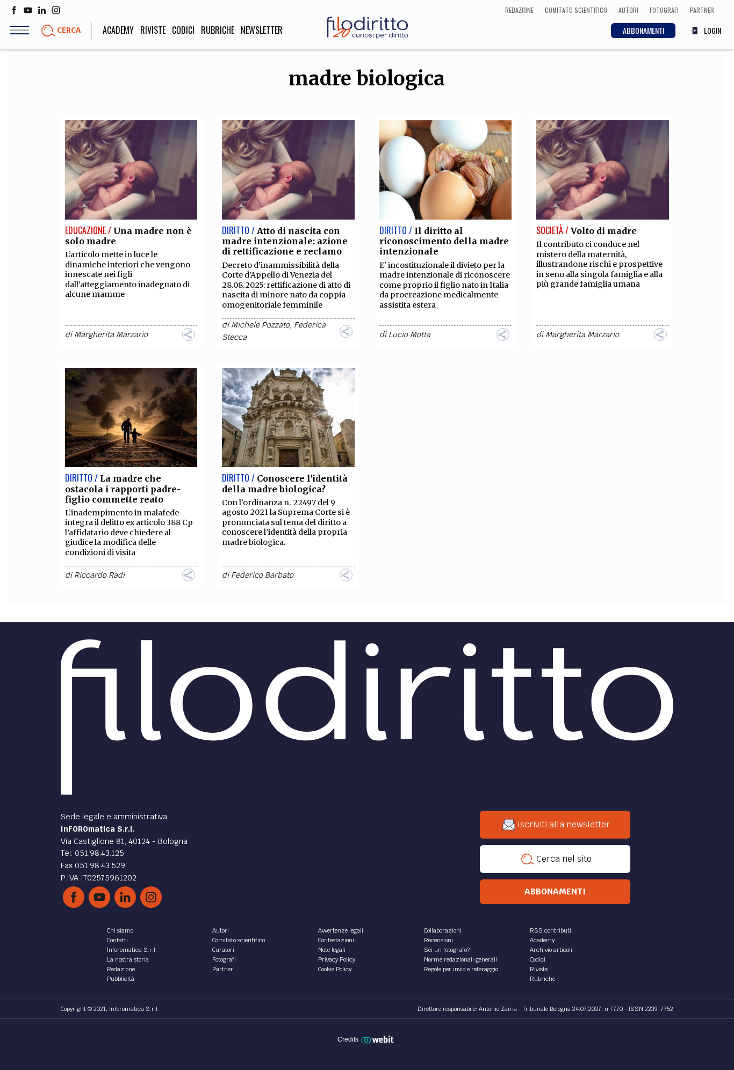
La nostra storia (128, 959)
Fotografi (224, 959)
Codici (183, 30)
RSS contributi (550, 930)
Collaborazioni (443, 930)
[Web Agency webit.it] (378, 1039)
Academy (118, 30)
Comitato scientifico (238, 940)
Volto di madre (604, 230)
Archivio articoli (551, 949)
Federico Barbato (262, 575)
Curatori (223, 949)
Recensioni (438, 940)
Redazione (121, 969)
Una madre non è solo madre (128, 235)
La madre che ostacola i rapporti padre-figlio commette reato (123, 488)
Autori (220, 930)
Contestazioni (336, 940)
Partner (222, 969)
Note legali (332, 949)
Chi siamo (120, 930)
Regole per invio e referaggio (461, 969)
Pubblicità (120, 978)
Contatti (117, 940)
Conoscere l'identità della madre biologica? (285, 483)
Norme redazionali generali (460, 959)
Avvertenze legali (340, 930)
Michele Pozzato (260, 325)
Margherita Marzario (111, 334)
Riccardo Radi (99, 575)
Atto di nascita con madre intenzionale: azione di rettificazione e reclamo (285, 241)
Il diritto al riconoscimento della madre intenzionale (444, 241)
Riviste (152, 30)
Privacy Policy (336, 959)
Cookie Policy (334, 969)
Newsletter (262, 30)
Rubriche (217, 30)
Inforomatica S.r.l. (132, 949)
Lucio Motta (409, 334)
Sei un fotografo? (447, 949)
